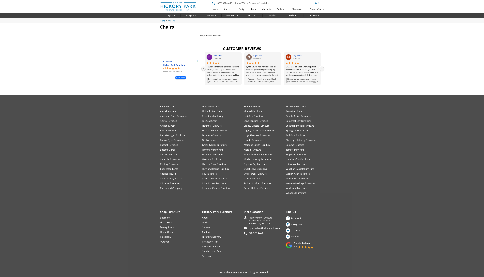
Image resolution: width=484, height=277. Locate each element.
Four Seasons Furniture (214, 130)
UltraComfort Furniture (298, 159)
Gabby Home (209, 140)
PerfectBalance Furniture (257, 188)
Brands (226, 9)
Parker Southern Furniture (257, 183)
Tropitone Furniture (296, 154)
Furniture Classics (211, 135)
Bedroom (211, 15)
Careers (206, 227)
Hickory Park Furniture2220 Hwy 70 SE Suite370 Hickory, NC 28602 (260, 220)
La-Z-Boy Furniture (253, 116)
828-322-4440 (256, 233)
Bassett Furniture (169, 144)
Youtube (295, 230)
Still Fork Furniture (295, 135)
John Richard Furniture (214, 183)
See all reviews (180, 77)
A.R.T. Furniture (168, 106)
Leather (272, 15)
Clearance (296, 9)
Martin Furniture (252, 149)
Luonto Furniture (253, 140)
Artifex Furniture (168, 120)
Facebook (296, 218)
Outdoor (252, 15)
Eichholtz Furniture (212, 111)
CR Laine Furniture (169, 183)
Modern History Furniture (257, 159)
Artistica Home (168, 130)
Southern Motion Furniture (300, 125)
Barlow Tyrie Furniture (172, 140)
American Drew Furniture (173, 116)
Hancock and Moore (212, 154)
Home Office (232, 15)
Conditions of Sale (211, 251)
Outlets (280, 9)
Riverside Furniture (296, 106)
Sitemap (206, 256)
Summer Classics (295, 144)
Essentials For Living (212, 116)
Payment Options (211, 246)
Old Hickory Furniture (255, 173)
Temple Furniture (295, 149)
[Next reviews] (322, 69)
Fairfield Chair (209, 120)
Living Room (170, 15)
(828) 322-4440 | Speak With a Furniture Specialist (243, 3)
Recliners (293, 15)
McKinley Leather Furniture (258, 154)
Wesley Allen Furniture (298, 173)
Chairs (172, 21)
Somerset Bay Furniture (298, 120)
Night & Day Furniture (255, 164)
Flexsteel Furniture (212, 125)
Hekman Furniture (211, 159)
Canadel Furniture (169, 154)
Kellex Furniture (252, 106)
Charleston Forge (169, 168)
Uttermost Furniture (296, 164)
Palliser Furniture (253, 178)
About (205, 217)
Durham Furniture (211, 106)
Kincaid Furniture (253, 111)
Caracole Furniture (170, 159)
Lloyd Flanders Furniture (257, 135)
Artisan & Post (167, 125)
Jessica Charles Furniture (215, 178)
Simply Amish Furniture (298, 116)
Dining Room (191, 15)
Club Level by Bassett (171, 178)
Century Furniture (169, 164)
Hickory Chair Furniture (214, 164)
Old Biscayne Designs (255, 168)
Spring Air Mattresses (297, 130)
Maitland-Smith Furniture (257, 144)
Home (215, 9)
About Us (266, 9)
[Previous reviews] (203, 69)
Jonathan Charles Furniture (216, 188)
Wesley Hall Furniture (297, 178)
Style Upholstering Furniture (301, 140)
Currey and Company (171, 188)
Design (242, 9)
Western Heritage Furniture (300, 183)
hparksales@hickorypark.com (264, 228)
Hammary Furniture (212, 149)
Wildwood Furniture (296, 188)
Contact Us (208, 232)
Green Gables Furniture (214, 144)
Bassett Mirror (167, 149)
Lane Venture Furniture (256, 120)
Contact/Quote (317, 9)
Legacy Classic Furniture (256, 125)
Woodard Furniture (296, 192)
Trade (253, 9)
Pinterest (295, 236)
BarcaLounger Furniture (172, 135)
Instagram (296, 224)
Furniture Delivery (211, 236)
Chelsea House (168, 173)
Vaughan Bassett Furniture (300, 168)
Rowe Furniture (294, 111)
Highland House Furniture (215, 168)
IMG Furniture (209, 173)
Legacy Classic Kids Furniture (259, 130)
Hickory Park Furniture (174, 65)
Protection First (210, 241)
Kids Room (314, 15)
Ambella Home (168, 111)
